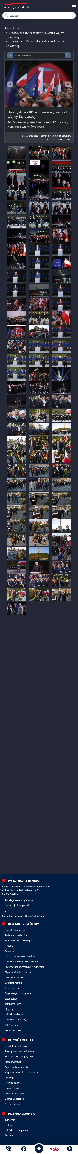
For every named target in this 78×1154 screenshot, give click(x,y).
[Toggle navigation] (74, 7)
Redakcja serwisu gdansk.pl (19, 900)
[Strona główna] (8, 1149)
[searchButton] (68, 55)
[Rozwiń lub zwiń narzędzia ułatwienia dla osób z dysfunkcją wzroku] (69, 1149)
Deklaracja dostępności (17, 905)
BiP (7, 910)
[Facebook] (23, 1149)
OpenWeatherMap (34, 916)
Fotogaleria (11, 28)
